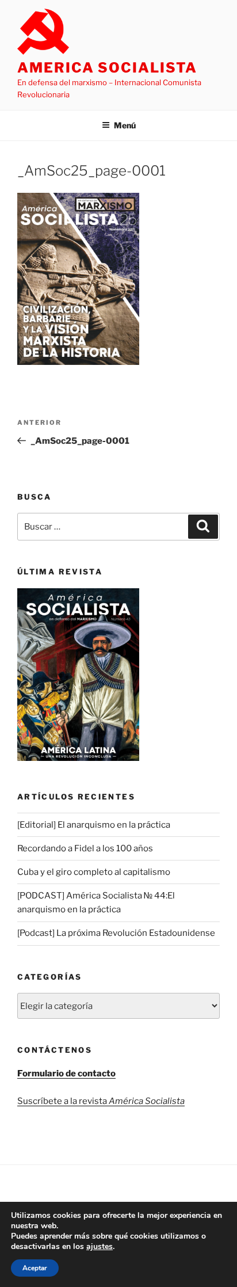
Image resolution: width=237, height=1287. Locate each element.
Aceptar (34, 1268)
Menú (125, 125)
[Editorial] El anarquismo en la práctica (93, 825)
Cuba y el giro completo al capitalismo (93, 872)
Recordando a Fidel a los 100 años (85, 848)
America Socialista (107, 67)
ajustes (99, 1247)
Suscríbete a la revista (101, 1101)
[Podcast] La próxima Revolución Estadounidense (116, 933)
